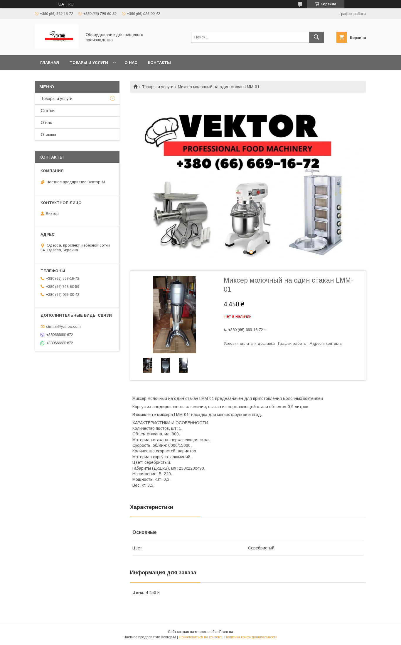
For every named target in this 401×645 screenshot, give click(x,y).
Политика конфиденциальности (250, 637)
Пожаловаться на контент (200, 637)
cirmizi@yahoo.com (63, 326)
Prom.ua (226, 632)
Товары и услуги (89, 62)
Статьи (48, 110)
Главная (49, 62)
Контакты (159, 62)
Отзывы (48, 134)
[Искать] (316, 37)
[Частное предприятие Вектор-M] (57, 47)
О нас (130, 62)
